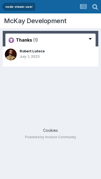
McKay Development (35, 21)
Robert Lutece (32, 51)
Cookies (50, 130)
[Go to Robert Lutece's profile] (11, 54)
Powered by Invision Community (50, 137)
